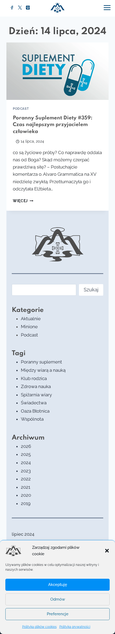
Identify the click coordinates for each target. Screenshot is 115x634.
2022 (26, 479)
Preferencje (57, 614)
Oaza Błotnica (35, 411)
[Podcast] (28, 8)
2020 (26, 495)
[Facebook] (12, 8)
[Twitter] (20, 8)
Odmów (57, 599)
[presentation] (57, 71)
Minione (29, 326)
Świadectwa (34, 402)
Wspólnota (32, 419)
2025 (26, 454)
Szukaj (91, 289)
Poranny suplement (41, 362)
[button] (107, 550)
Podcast (21, 109)
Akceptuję (57, 584)
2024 (26, 462)
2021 (25, 487)
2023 (26, 470)
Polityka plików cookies (39, 627)
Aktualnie (31, 318)
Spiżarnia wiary (36, 394)
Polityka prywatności (74, 627)
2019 (25, 503)
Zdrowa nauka (36, 386)
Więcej (23, 201)
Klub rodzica (34, 378)
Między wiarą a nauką (43, 370)
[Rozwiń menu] (108, 7)
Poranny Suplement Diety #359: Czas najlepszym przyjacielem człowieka (53, 124)
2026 (26, 446)
